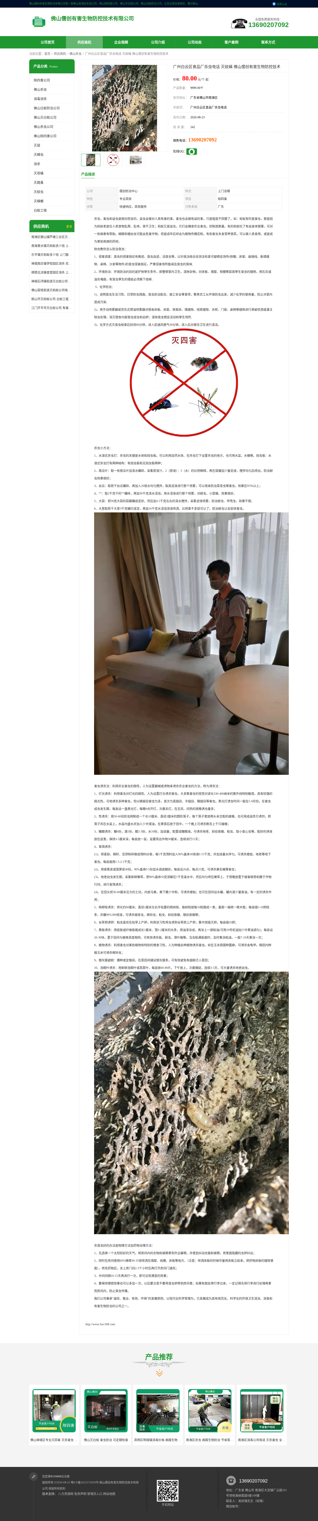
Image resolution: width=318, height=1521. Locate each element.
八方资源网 (65, 1493)
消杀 (37, 164)
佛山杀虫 (75, 53)
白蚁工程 (40, 210)
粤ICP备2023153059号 (85, 1482)
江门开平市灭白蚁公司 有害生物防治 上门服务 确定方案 (51, 308)
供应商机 (84, 42)
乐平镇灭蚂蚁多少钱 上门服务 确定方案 (51, 254)
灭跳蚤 (38, 182)
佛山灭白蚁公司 (45, 117)
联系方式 (268, 42)
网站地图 (109, 1493)
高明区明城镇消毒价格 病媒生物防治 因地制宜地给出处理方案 (72, 1440)
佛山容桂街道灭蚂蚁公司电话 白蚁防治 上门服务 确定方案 (51, 290)
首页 (47, 53)
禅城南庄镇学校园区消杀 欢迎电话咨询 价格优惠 (51, 263)
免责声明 (80, 1493)
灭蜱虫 (38, 154)
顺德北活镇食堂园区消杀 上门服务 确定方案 (51, 272)
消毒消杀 (40, 99)
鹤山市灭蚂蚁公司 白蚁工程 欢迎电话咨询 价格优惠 (51, 299)
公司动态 (195, 42)
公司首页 (48, 42)
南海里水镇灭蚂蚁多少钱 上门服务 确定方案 (51, 245)
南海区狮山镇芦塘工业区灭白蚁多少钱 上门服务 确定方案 (51, 237)
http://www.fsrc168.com (100, 1324)
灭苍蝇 (38, 173)
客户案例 (231, 42)
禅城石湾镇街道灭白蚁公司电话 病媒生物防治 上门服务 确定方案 (51, 281)
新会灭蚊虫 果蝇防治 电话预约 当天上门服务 (268, 1440)
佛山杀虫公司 (43, 126)
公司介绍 (158, 42)
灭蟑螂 (38, 201)
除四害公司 (42, 80)
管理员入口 (94, 1493)
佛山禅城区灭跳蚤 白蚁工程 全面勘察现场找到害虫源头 (223, 1440)
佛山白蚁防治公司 (47, 108)
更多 (69, 226)
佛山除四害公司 (45, 136)
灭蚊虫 (38, 192)
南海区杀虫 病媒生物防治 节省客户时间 (108, 1440)
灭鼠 (37, 145)
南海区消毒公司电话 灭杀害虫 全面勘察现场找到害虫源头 (173, 1440)
